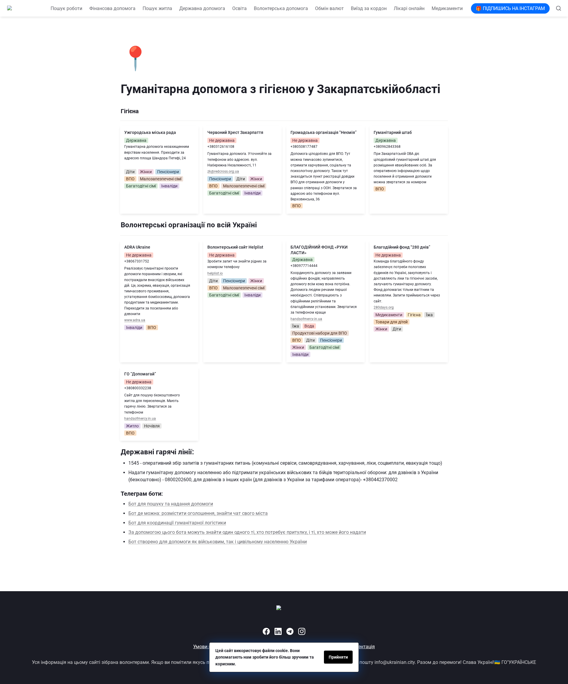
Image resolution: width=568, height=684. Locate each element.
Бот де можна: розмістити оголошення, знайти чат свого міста (198, 513)
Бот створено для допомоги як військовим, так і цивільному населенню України (217, 541)
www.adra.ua (134, 320)
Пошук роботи (66, 8)
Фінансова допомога (112, 8)
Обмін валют (329, 8)
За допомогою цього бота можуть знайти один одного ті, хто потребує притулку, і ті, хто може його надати (247, 532)
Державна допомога (202, 8)
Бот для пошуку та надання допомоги (170, 504)
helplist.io (215, 273)
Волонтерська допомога (281, 8)
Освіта (239, 8)
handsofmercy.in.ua (306, 319)
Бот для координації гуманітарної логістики (177, 523)
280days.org (384, 307)
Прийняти (338, 657)
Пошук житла (157, 8)
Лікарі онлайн (409, 8)
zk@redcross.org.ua (223, 171)
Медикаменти (447, 8)
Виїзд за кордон (369, 8)
